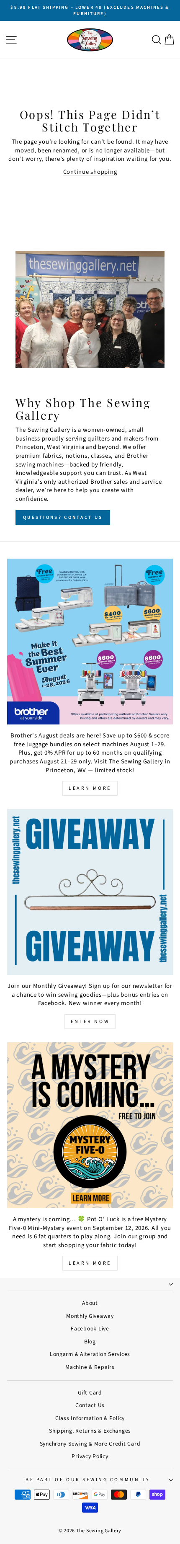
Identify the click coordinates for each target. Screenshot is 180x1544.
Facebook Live (90, 1329)
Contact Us (90, 1405)
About (90, 1303)
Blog (90, 1342)
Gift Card (90, 1393)
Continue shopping (90, 172)
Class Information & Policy (90, 1418)
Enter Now (90, 1021)
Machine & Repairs (90, 1367)
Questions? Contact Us (63, 517)
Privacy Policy (90, 1456)
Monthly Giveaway (90, 1316)
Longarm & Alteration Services (90, 1354)
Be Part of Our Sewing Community (88, 1479)
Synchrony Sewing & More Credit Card (90, 1444)
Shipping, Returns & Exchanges (90, 1431)
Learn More (90, 788)
